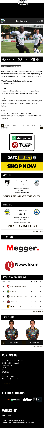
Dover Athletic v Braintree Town (22, 225)
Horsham (13, 291)
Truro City (13, 302)
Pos (3, 282)
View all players (37, 346)
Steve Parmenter (16, 66)
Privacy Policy (6, 383)
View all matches (37, 231)
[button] (38, 21)
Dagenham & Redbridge (18, 286)
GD (35, 282)
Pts (40, 282)
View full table (38, 311)
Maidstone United (16, 307)
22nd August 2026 (22, 181)
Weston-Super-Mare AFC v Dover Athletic (21, 196)
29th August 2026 (22, 210)
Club (8, 282)
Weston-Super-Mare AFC (19, 296)
